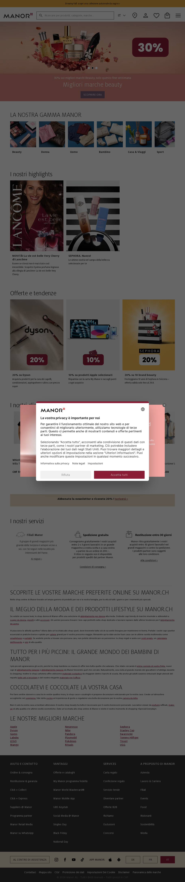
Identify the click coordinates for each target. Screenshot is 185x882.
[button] (164, 405)
